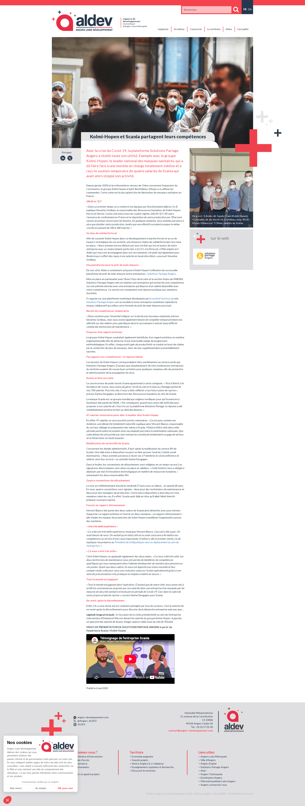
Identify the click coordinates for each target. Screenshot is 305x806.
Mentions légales (202, 793)
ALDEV (81, 724)
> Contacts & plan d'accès (75, 759)
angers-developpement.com (93, 717)
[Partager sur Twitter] (70, 158)
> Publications (68, 770)
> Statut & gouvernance (74, 763)
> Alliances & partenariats (75, 767)
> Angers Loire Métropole (212, 756)
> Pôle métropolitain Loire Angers (216, 781)
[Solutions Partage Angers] (206, 257)
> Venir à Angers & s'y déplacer (147, 763)
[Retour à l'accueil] (82, 20)
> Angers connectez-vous (212, 784)
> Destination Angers (210, 777)
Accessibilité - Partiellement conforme (233, 793)
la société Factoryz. (160, 298)
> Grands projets (139, 759)
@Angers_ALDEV (87, 720)
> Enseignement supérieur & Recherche (152, 767)
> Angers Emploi (207, 763)
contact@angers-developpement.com (190, 730)
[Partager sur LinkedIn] (63, 158)
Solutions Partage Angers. (161, 273)
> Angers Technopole (210, 774)
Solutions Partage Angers (100, 301)
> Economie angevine (141, 756)
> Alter (202, 770)
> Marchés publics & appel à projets (80, 774)
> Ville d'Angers (207, 759)
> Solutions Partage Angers (213, 767)
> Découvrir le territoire (143, 770)
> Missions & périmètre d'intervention (82, 756)
